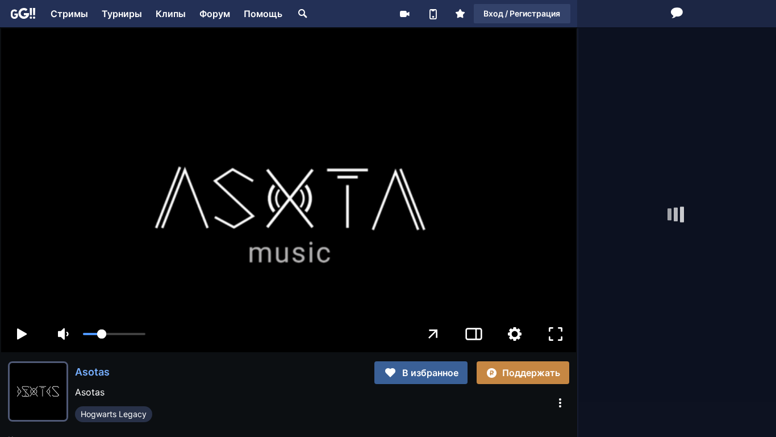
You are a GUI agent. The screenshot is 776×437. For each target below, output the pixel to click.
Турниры (122, 13)
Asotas (92, 372)
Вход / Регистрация (521, 13)
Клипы (171, 13)
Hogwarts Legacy (114, 414)
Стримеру (404, 14)
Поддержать (531, 372)
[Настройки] (514, 334)
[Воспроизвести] (21, 334)
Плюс (460, 13)
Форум (214, 13)
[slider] (114, 334)
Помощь (263, 13)
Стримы (69, 13)
